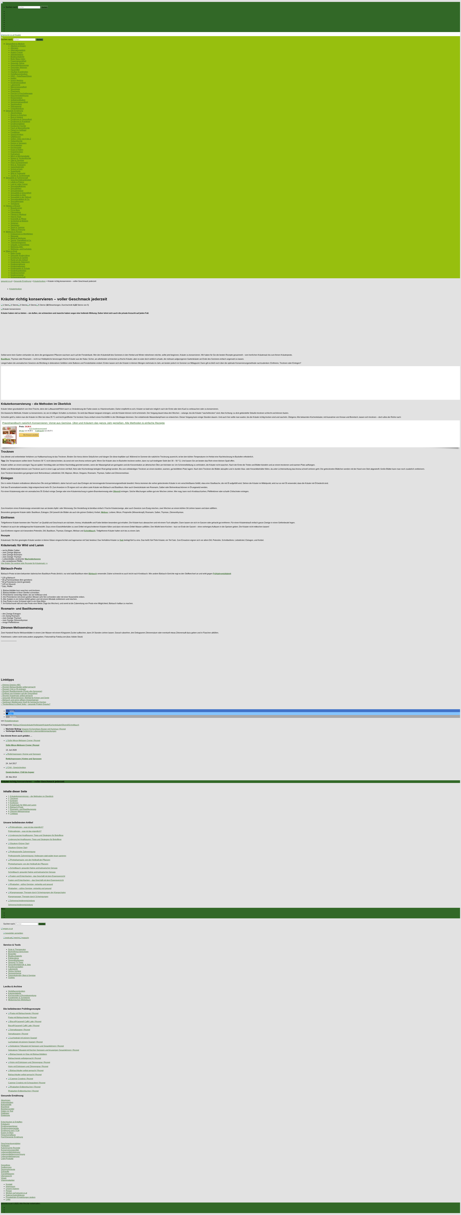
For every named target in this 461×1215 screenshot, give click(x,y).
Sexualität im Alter (18, 195)
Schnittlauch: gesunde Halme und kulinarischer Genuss (31, 872)
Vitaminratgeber (8, 1180)
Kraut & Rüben (17, 150)
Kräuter (46, 725)
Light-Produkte (7, 1159)
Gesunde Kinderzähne (20, 256)
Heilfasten (5, 1146)
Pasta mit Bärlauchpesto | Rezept (22, 1017)
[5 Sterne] (40, 305)
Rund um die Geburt (19, 260)
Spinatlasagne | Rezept (18, 1034)
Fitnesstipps (16, 212)
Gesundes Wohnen (19, 68)
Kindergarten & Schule (20, 268)
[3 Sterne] (22, 305)
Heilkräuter (38, 725)
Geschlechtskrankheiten (21, 180)
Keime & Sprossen (19, 143)
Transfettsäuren (7, 1174)
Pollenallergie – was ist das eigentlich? (24, 831)
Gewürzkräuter (27, 725)
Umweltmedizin (17, 109)
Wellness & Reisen (14, 27)
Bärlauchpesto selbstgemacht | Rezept (24, 1058)
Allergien (14, 48)
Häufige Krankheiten (19, 72)
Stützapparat (16, 106)
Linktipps (14, 814)
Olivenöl (65, 725)
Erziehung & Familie (19, 258)
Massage (14, 236)
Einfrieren (14, 803)
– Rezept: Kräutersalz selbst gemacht (17, 696)
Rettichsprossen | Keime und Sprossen (24, 759)
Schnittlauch (74, 725)
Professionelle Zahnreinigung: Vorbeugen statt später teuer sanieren (37, 856)
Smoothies (5, 1165)
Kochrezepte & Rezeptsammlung (22, 995)
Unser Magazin (12, 20)
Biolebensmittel (7, 1109)
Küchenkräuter (55, 725)
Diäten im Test (7, 1111)
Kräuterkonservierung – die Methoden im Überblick (31, 796)
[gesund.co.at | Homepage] (7, 3)
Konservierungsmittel (10, 1150)
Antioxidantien (7, 1102)
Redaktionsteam (11, 721)
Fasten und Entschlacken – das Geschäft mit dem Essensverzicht (36, 880)
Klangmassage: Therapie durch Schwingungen (28, 897)
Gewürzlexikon (17, 134)
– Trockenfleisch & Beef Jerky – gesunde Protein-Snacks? (25, 704)
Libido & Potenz (17, 182)
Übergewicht (6, 1176)
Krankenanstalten (15, 967)
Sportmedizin (16, 104)
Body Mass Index (18, 59)
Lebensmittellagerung (10, 1156)
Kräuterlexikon (17, 152)
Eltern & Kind (11, 29)
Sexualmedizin (17, 191)
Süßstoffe (5, 1172)
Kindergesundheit (18, 83)
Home (8, 11)
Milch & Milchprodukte (20, 156)
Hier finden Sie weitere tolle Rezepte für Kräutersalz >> (24, 563)
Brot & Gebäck (17, 117)
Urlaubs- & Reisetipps (20, 245)
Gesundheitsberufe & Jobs (19, 965)
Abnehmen (5, 1100)
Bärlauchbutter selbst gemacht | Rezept (25, 1075)
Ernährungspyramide (10, 1128)
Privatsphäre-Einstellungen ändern (20, 1197)
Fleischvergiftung (8, 1135)
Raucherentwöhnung (19, 96)
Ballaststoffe (6, 1105)
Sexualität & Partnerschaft (17, 22)
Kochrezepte (16, 147)
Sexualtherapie (17, 201)
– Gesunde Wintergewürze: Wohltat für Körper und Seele (25, 698)
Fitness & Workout (18, 214)
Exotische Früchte (18, 126)
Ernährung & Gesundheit (21, 119)
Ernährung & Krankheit (20, 122)
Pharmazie (15, 91)
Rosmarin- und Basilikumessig (23, 809)
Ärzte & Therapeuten (17, 949)
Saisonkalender (17, 167)
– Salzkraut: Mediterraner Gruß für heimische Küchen (23, 702)
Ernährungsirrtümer (9, 1126)
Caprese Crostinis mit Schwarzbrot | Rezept (26, 1083)
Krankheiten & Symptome (19, 998)
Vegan (3, 1178)
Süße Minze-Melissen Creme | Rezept (22, 745)
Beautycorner (16, 208)
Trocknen (14, 798)
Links (8, 1199)
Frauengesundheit (18, 61)
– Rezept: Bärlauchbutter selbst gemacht (18, 687)
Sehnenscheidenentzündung (20, 905)
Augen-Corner (17, 52)
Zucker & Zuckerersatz (20, 176)
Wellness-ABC (17, 247)
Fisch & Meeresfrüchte (20, 128)
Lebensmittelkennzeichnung (13, 1154)
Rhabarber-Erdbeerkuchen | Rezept (23, 1091)
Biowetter (12, 954)
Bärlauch (17, 725)
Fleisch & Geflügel (18, 130)
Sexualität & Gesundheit (21, 193)
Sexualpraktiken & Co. (20, 199)
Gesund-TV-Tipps (15, 962)
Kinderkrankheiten (18, 271)
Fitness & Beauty (13, 24)
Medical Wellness (18, 238)
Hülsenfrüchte (16, 141)
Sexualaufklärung (18, 186)
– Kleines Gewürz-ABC (11, 685)
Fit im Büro (15, 210)
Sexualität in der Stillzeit (21, 197)
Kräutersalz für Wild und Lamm (23, 805)
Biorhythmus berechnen (18, 952)
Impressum (10, 1186)
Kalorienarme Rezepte (10, 1148)
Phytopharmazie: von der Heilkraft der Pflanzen (28, 864)
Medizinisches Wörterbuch (19, 1000)
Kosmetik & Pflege (18, 219)
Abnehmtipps (16, 113)
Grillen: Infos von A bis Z (21, 139)
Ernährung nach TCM (10, 1131)
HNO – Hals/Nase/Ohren (21, 76)
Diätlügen (5, 1113)
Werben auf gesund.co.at (16, 1193)
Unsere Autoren (12, 1189)
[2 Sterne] (13, 305)
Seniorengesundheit (19, 102)
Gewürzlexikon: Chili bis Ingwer (20, 772)
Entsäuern (5, 1124)
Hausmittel (15, 70)
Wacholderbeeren (33, 559)
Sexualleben (16, 189)
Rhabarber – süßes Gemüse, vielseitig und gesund (29, 888)
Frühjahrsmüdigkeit (222, 574)
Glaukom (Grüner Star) (17, 848)
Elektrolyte (5, 1115)
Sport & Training (17, 227)
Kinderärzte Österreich (20, 262)
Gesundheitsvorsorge (20, 65)
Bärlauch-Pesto (16, 807)
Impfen (13, 78)
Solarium (14, 223)
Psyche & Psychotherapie (22, 93)
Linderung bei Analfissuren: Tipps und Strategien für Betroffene (34, 839)
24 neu (21, 431)
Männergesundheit (19, 87)
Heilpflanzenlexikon (19, 74)
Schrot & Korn (16, 169)
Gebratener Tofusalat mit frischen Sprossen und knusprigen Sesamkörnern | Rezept (43, 1050)
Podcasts (10, 31)
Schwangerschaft (18, 277)
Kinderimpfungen (18, 266)
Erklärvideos (13, 958)
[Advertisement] (73, 333)
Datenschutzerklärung (15, 1195)
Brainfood (5, 1107)
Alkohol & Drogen (18, 46)
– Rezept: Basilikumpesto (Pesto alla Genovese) (21, 691)
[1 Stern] (5, 305)
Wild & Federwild (18, 173)
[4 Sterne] (31, 305)
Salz (122, 540)
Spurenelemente (8, 1169)
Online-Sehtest (14, 971)
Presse (9, 1191)
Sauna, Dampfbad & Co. (21, 240)
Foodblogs (15, 132)
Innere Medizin (17, 80)
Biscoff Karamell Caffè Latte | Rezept (23, 1026)
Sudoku (11, 978)
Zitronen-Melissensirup (20, 811)
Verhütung (15, 204)
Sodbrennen (6, 1167)
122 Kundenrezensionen (38, 429)
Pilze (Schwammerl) (19, 163)
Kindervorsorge (17, 275)
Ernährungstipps (18, 124)
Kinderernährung (18, 264)
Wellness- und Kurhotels (21, 249)
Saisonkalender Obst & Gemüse (22, 975)
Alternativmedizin (18, 50)
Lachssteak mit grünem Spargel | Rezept (25, 1042)
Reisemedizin (16, 98)
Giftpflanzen (16, 137)
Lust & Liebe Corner (19, 184)
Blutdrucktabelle (17, 57)
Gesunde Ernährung (14, 16)
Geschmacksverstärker (10, 1143)
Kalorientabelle (14, 993)
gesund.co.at (6, 281)
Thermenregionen (18, 243)
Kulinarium (15, 154)
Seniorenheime (14, 973)
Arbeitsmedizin (17, 55)
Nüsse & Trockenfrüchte (21, 158)
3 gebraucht (39, 431)
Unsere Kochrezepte (14, 18)
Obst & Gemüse (17, 160)
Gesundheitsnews (16, 960)
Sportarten (15, 225)
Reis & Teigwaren (18, 165)
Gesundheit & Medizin (15, 14)
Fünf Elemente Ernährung (12, 1137)
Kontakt (9, 1184)
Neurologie (15, 89)
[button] (10, 711)
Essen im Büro (7, 1133)
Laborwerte (15, 85)
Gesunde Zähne (17, 63)
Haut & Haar (16, 217)
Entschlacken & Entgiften (11, 1122)
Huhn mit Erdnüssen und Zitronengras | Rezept (28, 1066)
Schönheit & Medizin (19, 221)
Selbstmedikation (18, 100)
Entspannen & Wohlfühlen (22, 234)
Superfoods (15, 171)
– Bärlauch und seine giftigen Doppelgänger (20, 700)
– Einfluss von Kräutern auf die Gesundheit (19, 693)
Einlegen (14, 801)
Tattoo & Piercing (18, 230)
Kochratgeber (16, 145)
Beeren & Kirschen (19, 115)
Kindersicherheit (17, 273)
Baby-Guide (16, 253)
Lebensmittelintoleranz (10, 1152)
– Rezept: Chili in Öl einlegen (13, 689)
